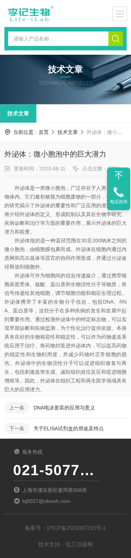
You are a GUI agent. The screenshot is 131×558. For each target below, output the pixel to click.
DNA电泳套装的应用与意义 (64, 408)
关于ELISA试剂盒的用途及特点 (68, 428)
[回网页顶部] (119, 175)
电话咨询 (118, 201)
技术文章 (18, 113)
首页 (44, 132)
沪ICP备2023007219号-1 (76, 528)
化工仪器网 (79, 544)
